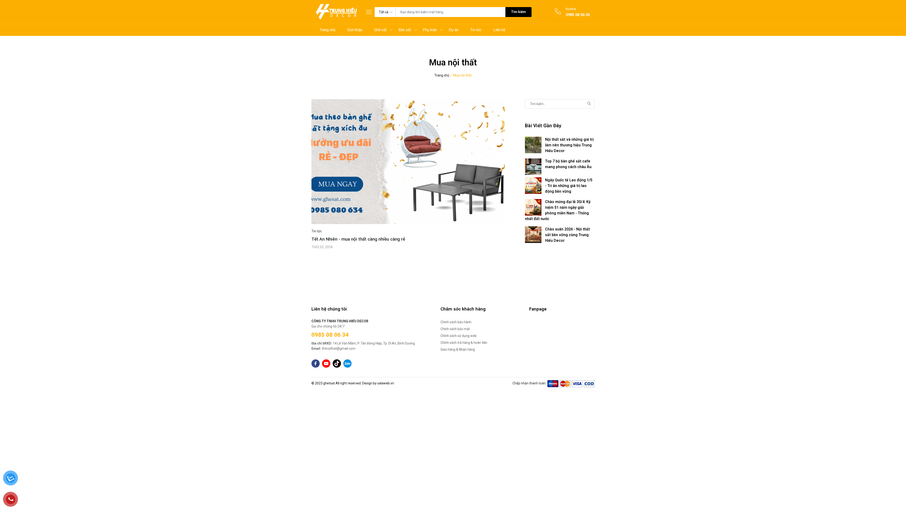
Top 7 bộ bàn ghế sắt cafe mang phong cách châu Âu (568, 164)
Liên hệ (499, 30)
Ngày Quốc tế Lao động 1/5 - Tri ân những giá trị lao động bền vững (568, 186)
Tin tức (476, 30)
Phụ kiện (430, 30)
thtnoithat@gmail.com (333, 348)
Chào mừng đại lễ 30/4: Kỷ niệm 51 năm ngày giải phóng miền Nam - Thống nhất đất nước (558, 210)
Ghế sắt (380, 30)
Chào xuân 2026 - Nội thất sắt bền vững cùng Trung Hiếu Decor (567, 235)
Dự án (453, 30)
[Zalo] (347, 363)
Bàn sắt (404, 30)
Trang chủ (328, 30)
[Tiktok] (337, 363)
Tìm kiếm (518, 12)
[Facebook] (315, 363)
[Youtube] (326, 363)
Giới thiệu (354, 30)
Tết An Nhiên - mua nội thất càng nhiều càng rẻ (358, 239)
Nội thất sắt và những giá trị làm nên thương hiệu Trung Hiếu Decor (569, 145)
